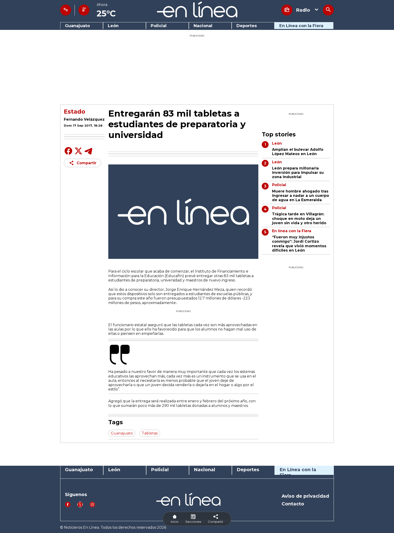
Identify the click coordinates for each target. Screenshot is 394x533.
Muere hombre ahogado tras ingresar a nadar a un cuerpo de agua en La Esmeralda (300, 195)
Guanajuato (77, 25)
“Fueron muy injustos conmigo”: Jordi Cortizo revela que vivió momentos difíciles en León (299, 243)
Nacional (203, 25)
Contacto (293, 504)
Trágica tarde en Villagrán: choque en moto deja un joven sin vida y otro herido (299, 218)
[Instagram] (92, 506)
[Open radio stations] (286, 10)
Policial (158, 25)
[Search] (328, 10)
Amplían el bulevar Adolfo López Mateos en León (297, 151)
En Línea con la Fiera (301, 25)
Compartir (86, 163)
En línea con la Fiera (291, 231)
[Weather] (83, 10)
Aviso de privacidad (305, 496)
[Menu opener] (65, 10)
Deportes (246, 25)
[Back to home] (197, 16)
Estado (74, 111)
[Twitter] (78, 153)
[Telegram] (88, 154)
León (113, 25)
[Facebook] (68, 154)
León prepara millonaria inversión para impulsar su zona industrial (298, 172)
